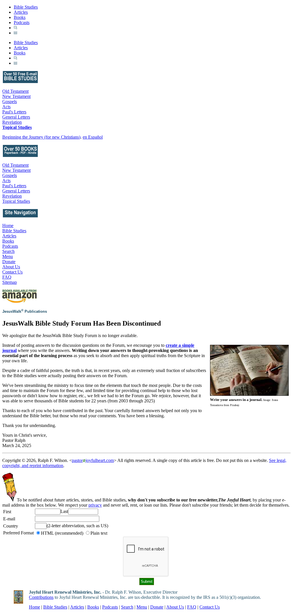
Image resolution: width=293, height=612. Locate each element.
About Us (11, 266)
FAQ (6, 277)
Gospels (9, 101)
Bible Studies (26, 7)
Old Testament (15, 91)
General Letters (16, 117)
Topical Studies (17, 127)
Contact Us (12, 271)
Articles (21, 12)
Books (19, 17)
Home (7, 225)
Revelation (12, 122)
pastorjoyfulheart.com (93, 460)
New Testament (16, 96)
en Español (93, 137)
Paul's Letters (14, 111)
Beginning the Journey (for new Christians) (41, 137)
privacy (95, 505)
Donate (8, 261)
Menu (7, 256)
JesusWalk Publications (24, 311)
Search (8, 251)
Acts (6, 106)
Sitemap (9, 282)
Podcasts (21, 22)
